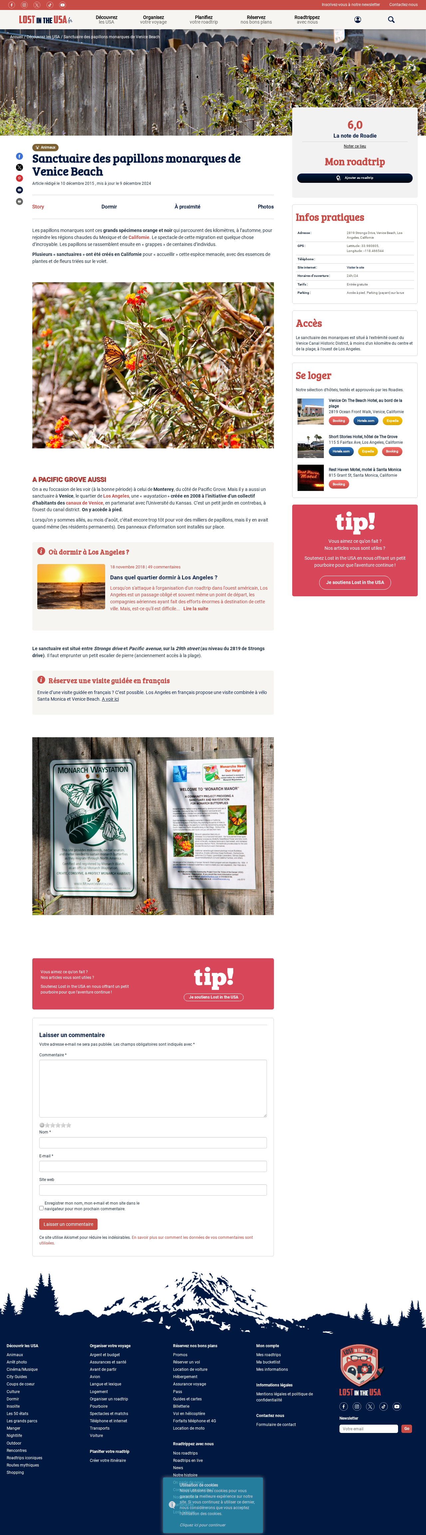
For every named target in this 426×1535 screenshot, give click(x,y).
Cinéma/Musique (22, 1369)
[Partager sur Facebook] (19, 156)
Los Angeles (116, 496)
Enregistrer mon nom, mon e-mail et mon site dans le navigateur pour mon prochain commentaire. (92, 1206)
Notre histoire (185, 1475)
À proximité (187, 207)
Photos (266, 207)
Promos (180, 1355)
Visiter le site (355, 267)
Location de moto (189, 1428)
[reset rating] (42, 1125)
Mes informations (272, 1369)
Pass (177, 1391)
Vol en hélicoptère (189, 1413)
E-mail (46, 1156)
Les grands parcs (22, 1421)
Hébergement (185, 1376)
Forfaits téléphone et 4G (194, 1421)
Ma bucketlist (268, 1362)
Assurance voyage (189, 1384)
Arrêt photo (17, 1362)
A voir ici (110, 699)
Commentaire (53, 1055)
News (178, 1468)
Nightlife (14, 1435)
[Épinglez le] (19, 178)
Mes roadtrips (268, 1355)
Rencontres (17, 1450)
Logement (99, 1391)
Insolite (13, 1406)
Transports (99, 1428)
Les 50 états (17, 1413)
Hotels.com (365, 420)
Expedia (392, 420)
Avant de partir (103, 1369)
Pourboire (98, 1406)
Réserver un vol (186, 1362)
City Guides (17, 1376)
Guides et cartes (187, 1399)
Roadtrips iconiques (24, 1458)
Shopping (15, 1472)
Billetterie (181, 1406)
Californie (138, 237)
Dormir (109, 207)
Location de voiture (190, 1369)
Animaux (15, 1355)
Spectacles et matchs (109, 1413)
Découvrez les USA (43, 37)
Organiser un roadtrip (109, 1399)
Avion (95, 1376)
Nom (45, 1132)
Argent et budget (105, 1355)
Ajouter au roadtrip (358, 177)
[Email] (19, 189)
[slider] (58, 1125)
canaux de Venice (84, 503)
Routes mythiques (23, 1465)
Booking (339, 420)
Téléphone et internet (108, 1421)
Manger (13, 1428)
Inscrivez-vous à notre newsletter (351, 4)
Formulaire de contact (276, 1424)
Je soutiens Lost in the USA (213, 997)
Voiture (96, 1435)
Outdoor (14, 1443)
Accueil (16, 37)
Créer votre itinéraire (108, 1460)
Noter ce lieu (355, 146)
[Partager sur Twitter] (19, 167)
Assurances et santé (108, 1362)
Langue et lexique (105, 1384)
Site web (46, 1179)
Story (38, 207)
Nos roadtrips (185, 1453)
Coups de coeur (21, 1384)
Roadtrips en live (188, 1460)
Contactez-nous (403, 4)
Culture (13, 1391)
